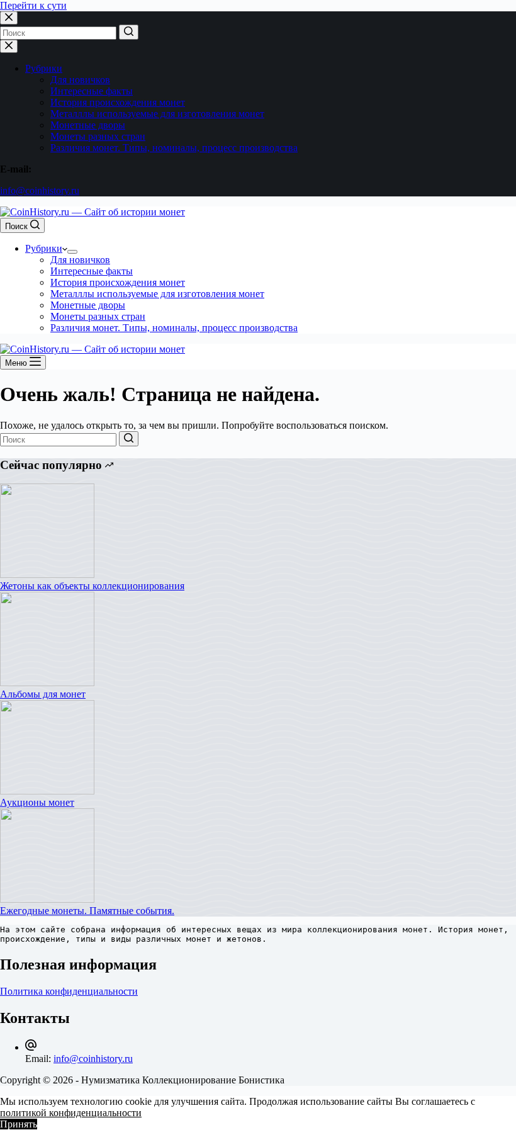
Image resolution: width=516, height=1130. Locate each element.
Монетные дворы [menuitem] (87, 125)
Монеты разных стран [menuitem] (97, 136)
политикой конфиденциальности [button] (71, 1112)
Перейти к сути (33, 5)
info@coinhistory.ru (39, 190)
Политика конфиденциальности (69, 991)
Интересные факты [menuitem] (91, 91)
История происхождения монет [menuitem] (117, 102)
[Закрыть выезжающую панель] (9, 46)
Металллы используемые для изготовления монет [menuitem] (157, 113)
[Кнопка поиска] (128, 32)
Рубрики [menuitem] (43, 68)
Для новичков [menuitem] (80, 79)
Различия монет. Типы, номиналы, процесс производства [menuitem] (174, 147)
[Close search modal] (9, 18)
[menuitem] (72, 252)
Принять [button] (18, 1124)
